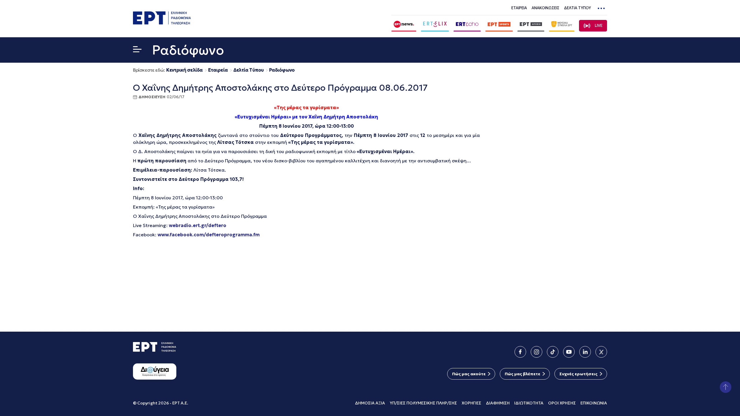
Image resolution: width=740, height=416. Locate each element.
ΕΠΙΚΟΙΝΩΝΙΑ (593, 403)
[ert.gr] (162, 22)
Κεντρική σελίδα (184, 70)
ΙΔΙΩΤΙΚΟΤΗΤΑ (528, 403)
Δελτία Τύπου (248, 70)
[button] (137, 50)
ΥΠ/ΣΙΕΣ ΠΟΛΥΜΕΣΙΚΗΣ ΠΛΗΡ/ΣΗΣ (423, 403)
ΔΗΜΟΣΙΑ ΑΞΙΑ (370, 403)
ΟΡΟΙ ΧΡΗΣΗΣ (562, 403)
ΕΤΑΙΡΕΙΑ (519, 7)
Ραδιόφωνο (282, 70)
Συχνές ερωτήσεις (578, 373)
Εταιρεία (218, 70)
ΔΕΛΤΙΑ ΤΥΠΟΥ (577, 7)
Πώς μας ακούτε (469, 373)
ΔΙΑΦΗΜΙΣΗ (498, 403)
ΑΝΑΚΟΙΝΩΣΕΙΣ (545, 7)
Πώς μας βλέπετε (522, 373)
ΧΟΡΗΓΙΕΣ (471, 403)
